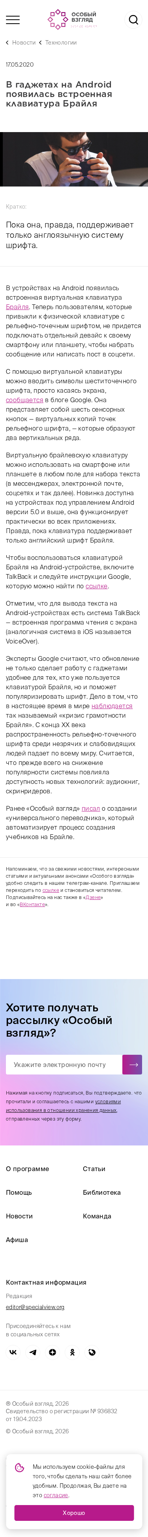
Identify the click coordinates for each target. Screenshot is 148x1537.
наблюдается (112, 705)
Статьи (94, 1168)
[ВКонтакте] (13, 1352)
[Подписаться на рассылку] (132, 1064)
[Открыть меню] (13, 20)
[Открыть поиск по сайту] (133, 20)
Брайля (17, 306)
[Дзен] (52, 1352)
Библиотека (102, 1192)
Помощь (19, 1192)
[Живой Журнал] (92, 1352)
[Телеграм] (33, 1352)
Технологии (61, 42)
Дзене (93, 897)
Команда (97, 1216)
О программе (27, 1168)
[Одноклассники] (72, 1352)
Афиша (17, 1239)
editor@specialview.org (35, 1307)
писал (91, 808)
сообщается (24, 399)
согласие (56, 1495)
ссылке (96, 585)
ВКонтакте (32, 904)
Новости (24, 42)
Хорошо (74, 1513)
